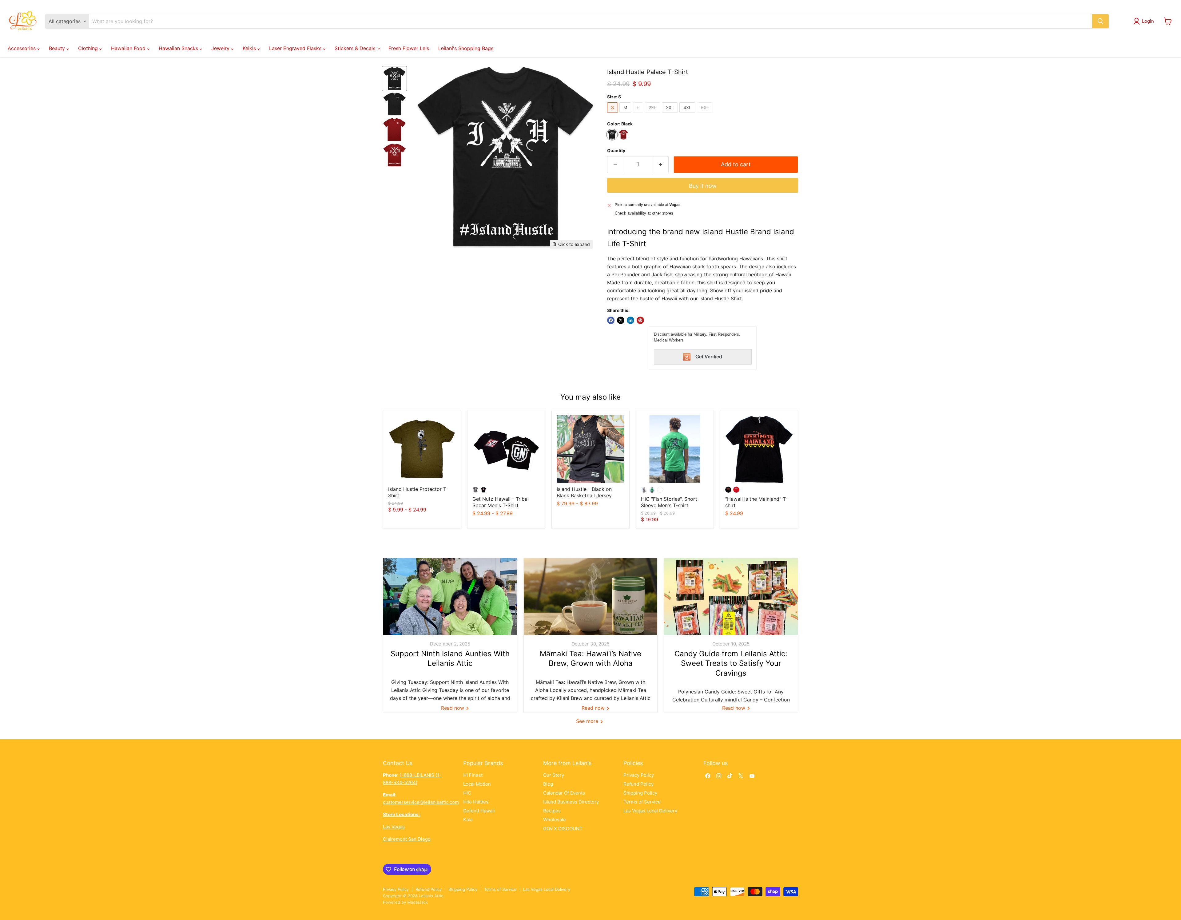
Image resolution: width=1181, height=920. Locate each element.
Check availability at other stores (644, 213)
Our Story (553, 775)
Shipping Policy (640, 793)
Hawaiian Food (129, 48)
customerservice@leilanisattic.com (421, 802)
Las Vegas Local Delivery (650, 811)
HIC (467, 793)
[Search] (1100, 21)
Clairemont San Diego (407, 839)
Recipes (552, 811)
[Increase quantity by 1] (661, 164)
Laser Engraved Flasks (296, 48)
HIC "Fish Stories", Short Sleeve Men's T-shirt (669, 502)
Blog (548, 784)
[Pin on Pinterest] (640, 320)
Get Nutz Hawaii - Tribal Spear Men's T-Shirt (500, 502)
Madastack (417, 902)
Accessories (22, 48)
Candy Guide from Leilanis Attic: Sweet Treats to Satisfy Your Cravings (730, 663)
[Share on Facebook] (610, 320)
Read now (453, 708)
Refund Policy (638, 784)
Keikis (250, 48)
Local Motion (477, 784)
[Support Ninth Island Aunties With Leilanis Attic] (450, 596)
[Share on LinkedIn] (630, 320)
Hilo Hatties (475, 802)
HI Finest (473, 775)
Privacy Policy (638, 775)
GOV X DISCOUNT (563, 828)
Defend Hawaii (479, 811)
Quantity (616, 150)
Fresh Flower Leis (408, 48)
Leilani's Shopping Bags (465, 48)
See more (588, 721)
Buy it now (703, 186)
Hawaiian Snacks (179, 48)
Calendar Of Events (564, 793)
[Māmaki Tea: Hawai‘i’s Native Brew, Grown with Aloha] (591, 596)
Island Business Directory (571, 802)
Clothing (88, 48)
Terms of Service (642, 802)
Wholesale (554, 820)
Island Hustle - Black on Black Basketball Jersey (584, 492)
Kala (467, 820)
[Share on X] (620, 320)
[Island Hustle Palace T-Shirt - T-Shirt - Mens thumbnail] (394, 78)
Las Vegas (394, 827)
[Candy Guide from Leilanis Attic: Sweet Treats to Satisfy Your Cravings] (731, 596)
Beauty (57, 48)
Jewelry (221, 48)
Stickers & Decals (356, 48)
